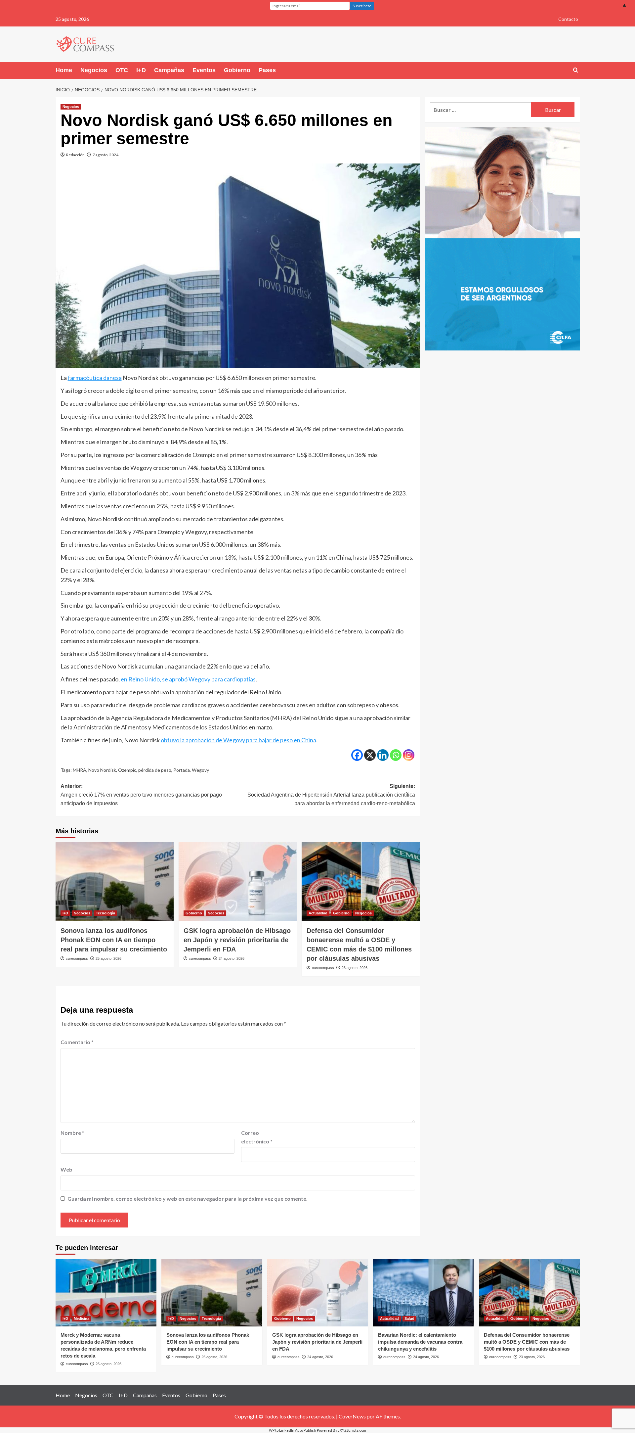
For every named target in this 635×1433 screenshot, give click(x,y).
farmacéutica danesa (95, 377)
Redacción (75, 154)
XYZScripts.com (353, 1430)
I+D (141, 70)
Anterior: (141, 794)
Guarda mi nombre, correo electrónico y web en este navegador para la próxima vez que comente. (187, 1198)
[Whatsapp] (396, 755)
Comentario (77, 1042)
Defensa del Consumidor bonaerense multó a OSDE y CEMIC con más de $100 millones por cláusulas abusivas (527, 1342)
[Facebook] (357, 755)
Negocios (93, 70)
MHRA (79, 770)
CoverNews (352, 1416)
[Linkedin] (383, 755)
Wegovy (200, 770)
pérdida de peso (154, 770)
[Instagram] (408, 755)
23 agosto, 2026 (354, 968)
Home (64, 70)
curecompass (77, 958)
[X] (370, 755)
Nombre (72, 1133)
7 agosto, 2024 (105, 154)
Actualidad (318, 913)
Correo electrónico (257, 1137)
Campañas (169, 70)
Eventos (204, 70)
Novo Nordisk (102, 770)
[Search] (576, 70)
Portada (181, 770)
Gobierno (237, 70)
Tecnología (105, 913)
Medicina (81, 1318)
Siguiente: (331, 794)
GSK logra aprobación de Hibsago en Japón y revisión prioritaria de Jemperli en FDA (237, 940)
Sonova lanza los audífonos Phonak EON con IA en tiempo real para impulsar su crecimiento (114, 940)
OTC (121, 70)
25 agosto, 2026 (108, 958)
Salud (409, 1318)
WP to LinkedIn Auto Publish (292, 1430)
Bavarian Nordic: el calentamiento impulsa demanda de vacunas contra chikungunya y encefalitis (420, 1342)
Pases (267, 70)
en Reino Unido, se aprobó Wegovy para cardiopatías (188, 679)
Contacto (568, 19)
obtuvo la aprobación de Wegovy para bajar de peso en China (238, 740)
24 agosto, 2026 (231, 958)
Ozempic (127, 770)
